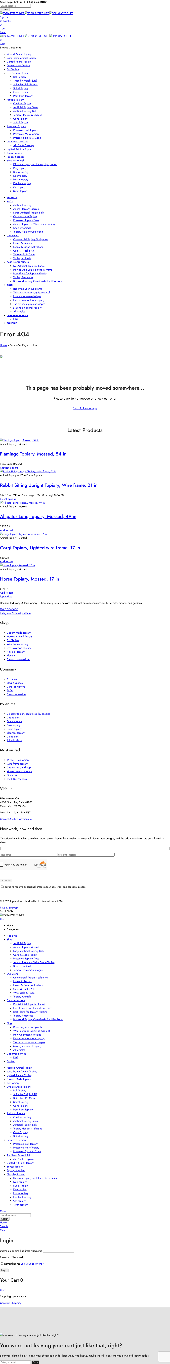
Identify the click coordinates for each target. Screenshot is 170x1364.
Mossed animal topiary (19, 771)
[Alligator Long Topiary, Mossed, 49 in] (22, 503)
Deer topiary (13, 725)
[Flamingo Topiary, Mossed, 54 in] (19, 440)
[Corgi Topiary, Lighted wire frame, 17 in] (23, 534)
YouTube (26, 613)
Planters (11, 655)
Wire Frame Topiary (17, 644)
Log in (4, 1270)
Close (3, 919)
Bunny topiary (14, 721)
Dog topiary (13, 717)
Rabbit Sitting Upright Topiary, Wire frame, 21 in (48, 485)
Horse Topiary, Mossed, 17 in (29, 579)
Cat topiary (13, 736)
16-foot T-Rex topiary (18, 760)
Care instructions (16, 687)
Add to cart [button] (6, 530)
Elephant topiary (16, 733)
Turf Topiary (13, 640)
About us (12, 679)
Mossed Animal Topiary (19, 636)
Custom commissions (18, 659)
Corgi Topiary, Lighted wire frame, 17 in (40, 547)
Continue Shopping (11, 1303)
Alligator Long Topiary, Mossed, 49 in (38, 516)
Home (3, 345)
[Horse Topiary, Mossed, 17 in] (17, 565)
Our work (12, 775)
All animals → (14, 740)
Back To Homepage (85, 408)
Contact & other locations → (16, 819)
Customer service (16, 694)
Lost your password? (32, 1264)
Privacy (4, 907)
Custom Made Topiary (19, 633)
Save (35, 1362)
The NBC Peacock (17, 779)
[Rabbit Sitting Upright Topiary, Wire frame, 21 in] (28, 471)
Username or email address (21, 1251)
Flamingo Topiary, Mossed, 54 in (33, 454)
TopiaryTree (6, 596)
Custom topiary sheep (19, 767)
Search (4, 9)
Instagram (5, 613)
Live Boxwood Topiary (19, 648)
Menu (3, 32)
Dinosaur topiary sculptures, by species (28, 714)
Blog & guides (15, 683)
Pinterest (16, 613)
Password (11, 1257)
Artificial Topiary (16, 652)
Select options (8, 499)
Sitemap (13, 907)
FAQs (10, 690)
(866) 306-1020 (9, 609)
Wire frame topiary (17, 764)
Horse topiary (14, 729)
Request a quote (9, 468)
